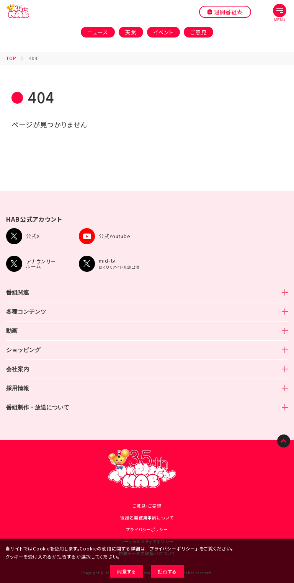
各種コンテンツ (26, 311)
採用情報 (17, 388)
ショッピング (23, 349)
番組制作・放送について (37, 407)
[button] (279, 13)
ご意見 (198, 32)
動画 (12, 330)
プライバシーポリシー (147, 529)
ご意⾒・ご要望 (147, 506)
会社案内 (17, 369)
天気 (131, 32)
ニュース (97, 32)
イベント (164, 32)
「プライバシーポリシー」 (172, 548)
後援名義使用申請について (147, 517)
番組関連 (17, 292)
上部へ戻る (283, 440)
